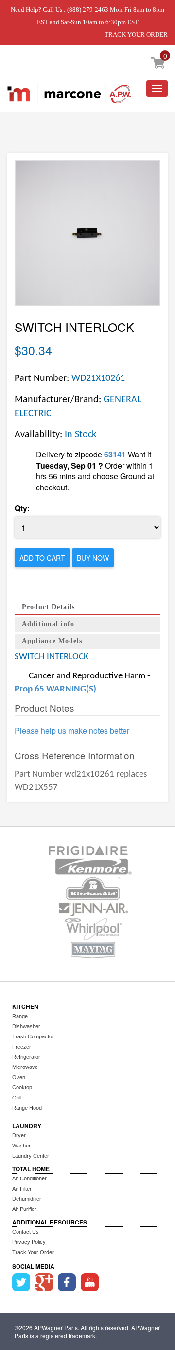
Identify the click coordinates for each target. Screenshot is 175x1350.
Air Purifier (24, 1209)
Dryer (19, 1135)
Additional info (48, 624)
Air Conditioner (29, 1178)
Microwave (25, 1067)
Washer (21, 1145)
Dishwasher (26, 1026)
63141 (115, 454)
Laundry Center (30, 1156)
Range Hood (27, 1108)
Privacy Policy (29, 1242)
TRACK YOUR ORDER (136, 34)
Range (20, 1016)
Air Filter (22, 1189)
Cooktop (22, 1087)
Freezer (21, 1047)
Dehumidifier (26, 1199)
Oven (18, 1077)
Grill (16, 1097)
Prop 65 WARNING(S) (55, 689)
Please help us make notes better (72, 730)
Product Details (48, 607)
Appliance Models (52, 640)
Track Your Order (33, 1252)
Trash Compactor (33, 1036)
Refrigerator (26, 1057)
